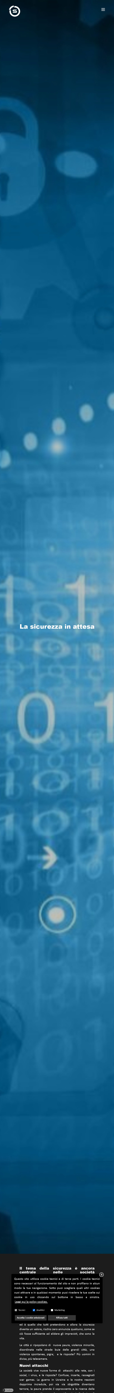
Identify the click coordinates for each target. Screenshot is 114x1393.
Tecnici (21, 1310)
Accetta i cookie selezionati (30, 1318)
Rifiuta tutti (62, 1318)
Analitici (40, 1310)
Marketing (59, 1310)
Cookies (8, 1390)
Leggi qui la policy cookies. (31, 1301)
